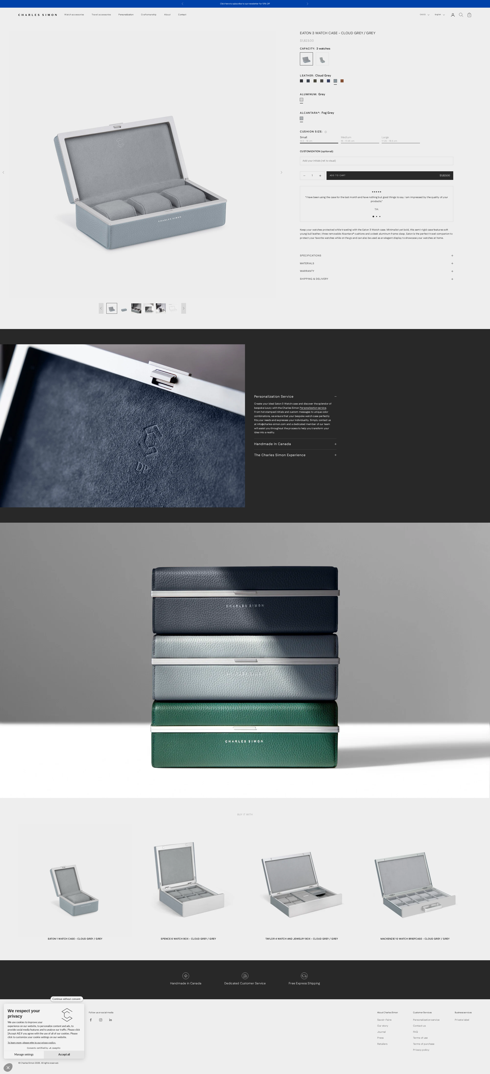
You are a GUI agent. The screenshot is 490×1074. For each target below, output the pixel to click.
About (167, 15)
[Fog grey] (303, 120)
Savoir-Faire (384, 1020)
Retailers (382, 1044)
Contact (182, 15)
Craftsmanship (149, 15)
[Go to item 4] (148, 308)
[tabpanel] (75, 884)
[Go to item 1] (111, 308)
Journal (381, 1032)
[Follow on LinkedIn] (111, 1020)
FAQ (415, 1032)
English (438, 14)
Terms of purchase (423, 1044)
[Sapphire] (330, 82)
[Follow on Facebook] (91, 1020)
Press (380, 1038)
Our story (382, 1026)
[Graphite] (323, 82)
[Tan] (344, 82)
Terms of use (420, 1038)
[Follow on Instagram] (101, 1020)
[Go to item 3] (136, 308)
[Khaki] (317, 82)
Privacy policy (421, 1050)
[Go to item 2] (124, 308)
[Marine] (310, 82)
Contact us (419, 1026)
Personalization (125, 15)
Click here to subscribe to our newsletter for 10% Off (245, 3)
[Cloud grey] (337, 82)
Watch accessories (74, 15)
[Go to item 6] (173, 308)
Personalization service (313, 408)
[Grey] (303, 101)
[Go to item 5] (160, 308)
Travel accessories (101, 15)
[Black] (303, 82)
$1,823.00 (445, 175)
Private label (462, 1020)
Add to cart (338, 175)
